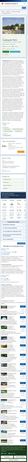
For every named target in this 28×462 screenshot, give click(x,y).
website (23, 306)
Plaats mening (20, 151)
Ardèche (8, 11)
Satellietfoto (5, 188)
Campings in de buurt (7, 185)
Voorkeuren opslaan (13, 459)
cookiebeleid (3, 451)
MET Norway (6, 197)
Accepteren (7, 456)
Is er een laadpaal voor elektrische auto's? (12, 231)
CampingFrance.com (7, 179)
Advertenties (12, 453)
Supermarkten (6, 182)
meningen (23, 308)
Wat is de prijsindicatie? (8, 239)
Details (4, 218)
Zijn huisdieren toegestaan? (9, 224)
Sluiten (24, 7)
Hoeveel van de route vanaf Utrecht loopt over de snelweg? (12, 235)
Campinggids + (6, 54)
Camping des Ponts (6, 13)
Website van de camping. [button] (15, 51)
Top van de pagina (21, 243)
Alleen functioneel (20, 456)
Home (3, 11)
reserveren (23, 310)
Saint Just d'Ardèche (16, 11)
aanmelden (23, 0)
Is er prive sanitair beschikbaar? (10, 228)
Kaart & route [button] (5, 51)
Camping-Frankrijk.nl (11, 3)
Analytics (5, 453)
